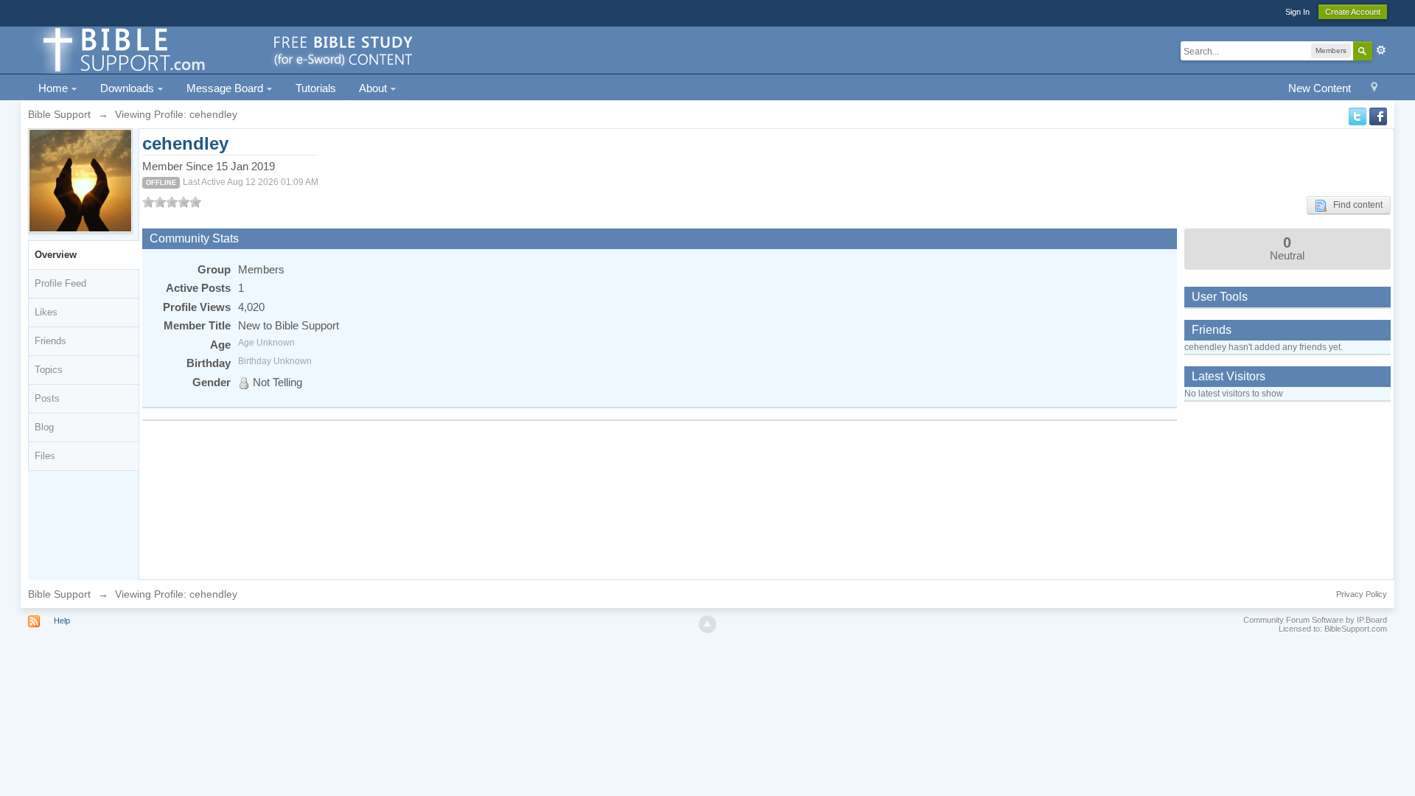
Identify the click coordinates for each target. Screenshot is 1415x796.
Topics (49, 369)
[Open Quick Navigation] (1374, 88)
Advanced (1381, 50)
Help (62, 620)
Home (54, 88)
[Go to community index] (225, 49)
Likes (46, 312)
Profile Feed (60, 283)
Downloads (128, 88)
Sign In (1297, 11)
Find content (1355, 205)
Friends (50, 340)
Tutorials (316, 88)
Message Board (226, 88)
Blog (44, 427)
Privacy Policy (1361, 594)
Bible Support (59, 594)
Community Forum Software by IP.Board (1315, 619)
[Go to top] (707, 624)
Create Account (1352, 11)
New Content (1319, 88)
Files (45, 455)
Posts (47, 398)
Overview (56, 254)
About (374, 88)
